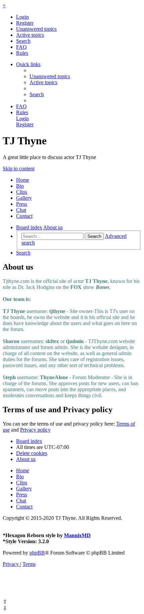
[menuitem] (22, 17)
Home (22, 180)
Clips (21, 192)
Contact (24, 216)
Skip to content (18, 168)
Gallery (24, 198)
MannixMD (77, 535)
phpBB (37, 553)
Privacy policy (35, 430)
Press (21, 204)
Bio (20, 186)
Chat (21, 210)
